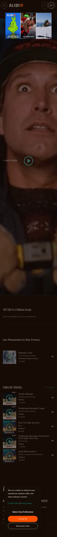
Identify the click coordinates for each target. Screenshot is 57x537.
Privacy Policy (26, 503)
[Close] (51, 5)
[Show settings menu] (44, 37)
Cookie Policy (13, 503)
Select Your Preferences (22, 512)
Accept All (23, 519)
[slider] (26, 37)
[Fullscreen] (49, 37)
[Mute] (38, 37)
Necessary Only (22, 526)
